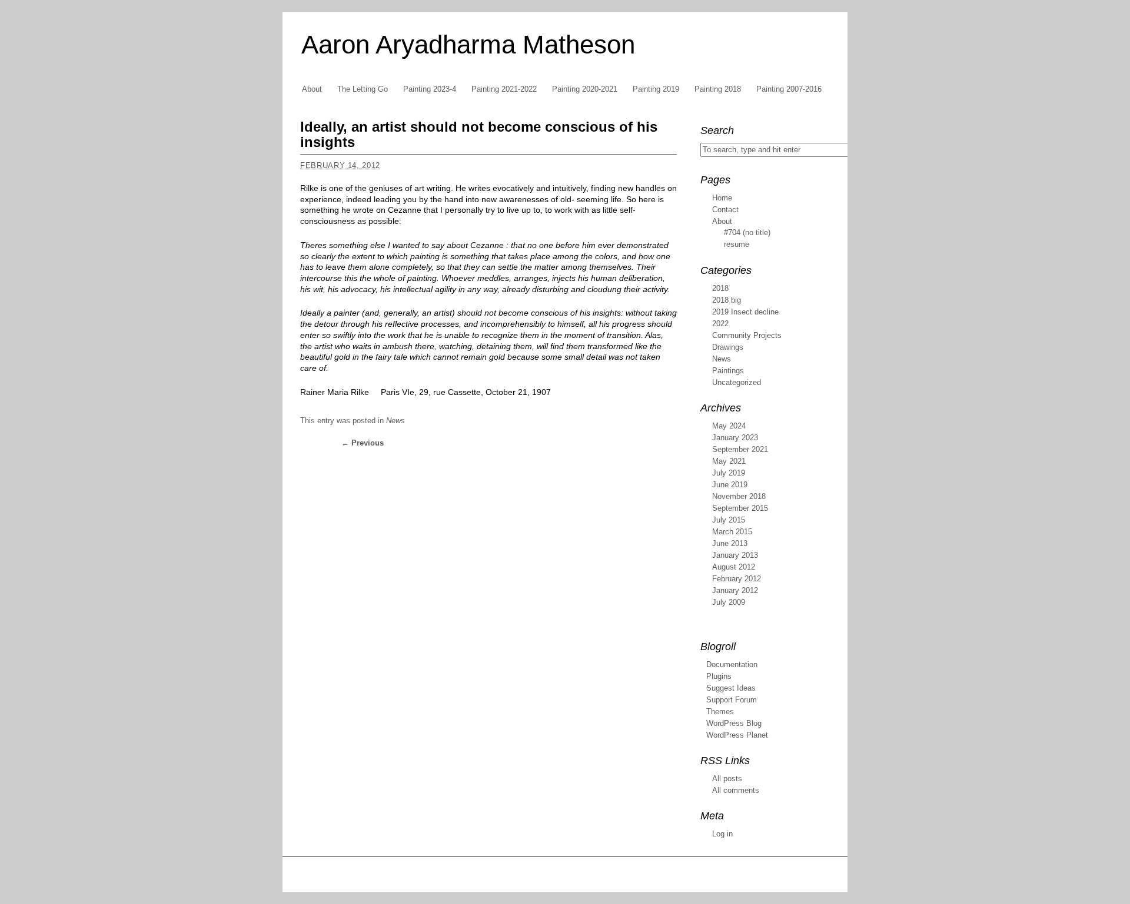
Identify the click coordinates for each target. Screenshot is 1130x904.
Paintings (728, 370)
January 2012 (735, 590)
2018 (720, 288)
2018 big (726, 300)
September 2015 (740, 508)
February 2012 (736, 578)
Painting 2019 (656, 89)
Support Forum (731, 699)
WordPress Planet (737, 735)
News (395, 420)
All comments (735, 790)
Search (717, 130)
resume (736, 244)
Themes (720, 711)
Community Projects (747, 335)
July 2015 (728, 519)
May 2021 (729, 461)
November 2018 (739, 496)
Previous (362, 442)
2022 (720, 323)
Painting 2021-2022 (504, 89)
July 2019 (728, 472)
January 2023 (735, 437)
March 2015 (732, 531)
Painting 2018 (717, 89)
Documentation (731, 664)
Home (722, 197)
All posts (727, 778)
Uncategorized (736, 382)
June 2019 (729, 484)
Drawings (727, 347)
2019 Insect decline (745, 311)
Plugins (719, 676)
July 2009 (728, 602)
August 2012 (733, 567)
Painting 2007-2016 (789, 89)
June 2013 (729, 543)
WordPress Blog (734, 723)
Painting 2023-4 (429, 89)
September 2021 (740, 449)
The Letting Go (362, 89)
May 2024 (729, 425)
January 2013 (735, 555)
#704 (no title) (747, 232)
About (312, 89)
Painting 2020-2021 (584, 89)
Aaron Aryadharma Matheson (468, 44)
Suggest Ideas (731, 688)
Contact (725, 209)
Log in (722, 833)
